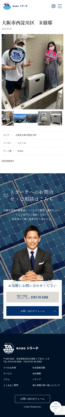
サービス (7, 373)
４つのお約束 (9, 367)
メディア (36, 379)
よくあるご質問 (10, 385)
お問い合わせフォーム (32, 311)
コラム (6, 379)
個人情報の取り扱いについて (46, 385)
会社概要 (36, 373)
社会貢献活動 (38, 367)
